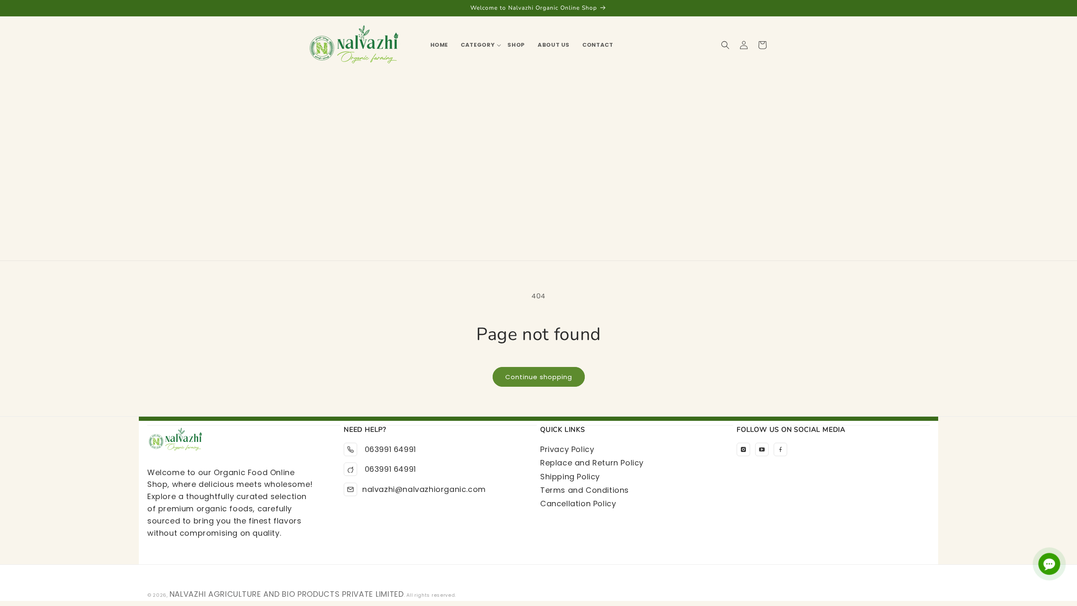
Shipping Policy (570, 476)
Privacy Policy (567, 449)
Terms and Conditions (584, 490)
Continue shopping (538, 376)
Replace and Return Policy (592, 462)
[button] (477, 45)
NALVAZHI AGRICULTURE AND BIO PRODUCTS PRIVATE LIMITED (287, 594)
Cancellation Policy (578, 503)
